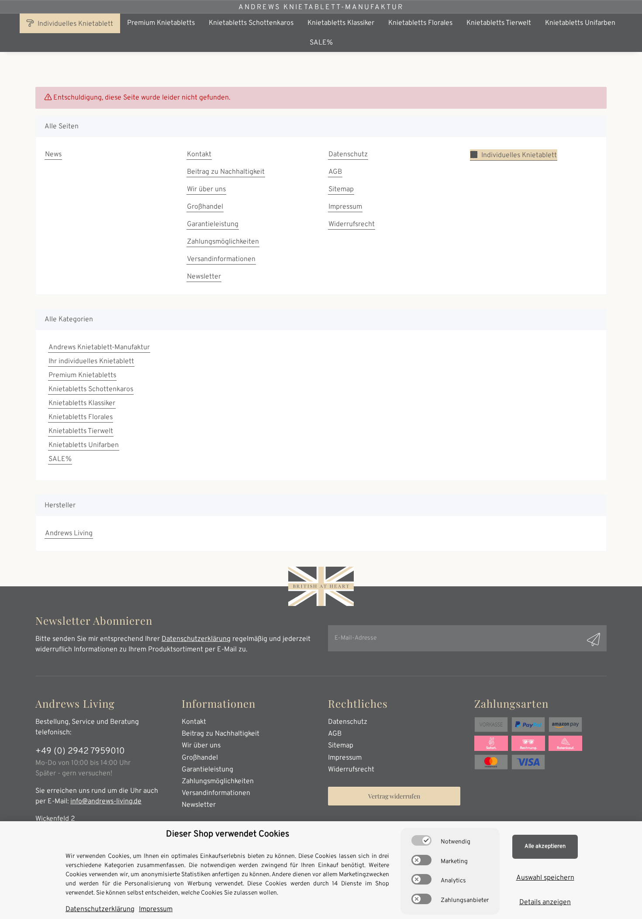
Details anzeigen (545, 902)
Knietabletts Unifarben (83, 445)
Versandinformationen (221, 259)
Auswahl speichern (545, 878)
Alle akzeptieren (545, 846)
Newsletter (204, 276)
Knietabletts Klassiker (81, 403)
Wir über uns (206, 189)
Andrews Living (69, 533)
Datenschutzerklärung (196, 639)
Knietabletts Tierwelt (80, 431)
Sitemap (341, 189)
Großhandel (205, 207)
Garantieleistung (212, 224)
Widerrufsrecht (351, 224)
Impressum (345, 207)
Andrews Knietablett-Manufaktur (321, 7)
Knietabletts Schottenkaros (90, 389)
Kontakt (199, 154)
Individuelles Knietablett (74, 24)
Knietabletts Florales (80, 417)
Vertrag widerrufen (394, 796)
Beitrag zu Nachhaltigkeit (226, 172)
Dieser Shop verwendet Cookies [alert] (227, 834)
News (53, 154)
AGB (335, 172)
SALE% (60, 459)
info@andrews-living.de (106, 801)
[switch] (421, 840)
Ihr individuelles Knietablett (91, 361)
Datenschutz (348, 154)
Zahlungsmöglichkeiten (223, 241)
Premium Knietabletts (82, 375)
